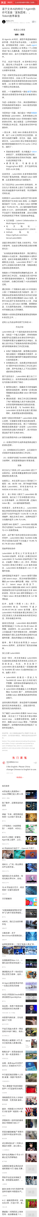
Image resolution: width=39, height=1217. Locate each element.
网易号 (10, 2)
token (34, 151)
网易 (3, 2)
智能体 (34, 113)
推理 (29, 91)
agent (34, 45)
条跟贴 (19, 777)
